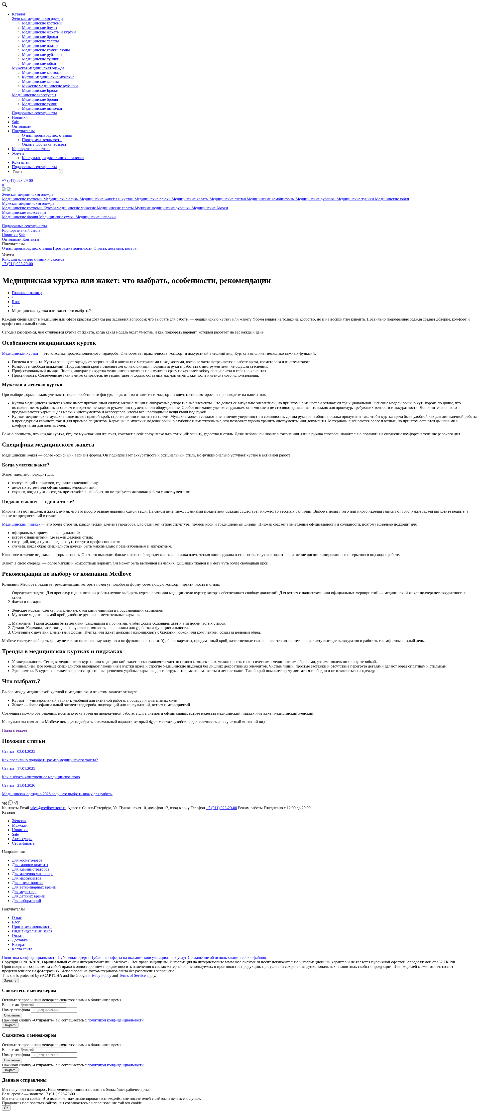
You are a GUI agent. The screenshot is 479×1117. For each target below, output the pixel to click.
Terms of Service (132, 975)
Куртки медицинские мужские (48, 77)
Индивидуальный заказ (32, 931)
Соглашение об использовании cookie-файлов (227, 957)
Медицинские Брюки (40, 90)
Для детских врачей (28, 896)
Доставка (20, 940)
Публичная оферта (74, 957)
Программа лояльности (42, 140)
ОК (6, 1108)
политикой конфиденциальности (116, 1020)
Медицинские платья (40, 45)
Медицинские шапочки (42, 108)
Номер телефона (16, 1010)
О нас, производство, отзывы (47, 135)
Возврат (19, 944)
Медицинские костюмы (42, 23)
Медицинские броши (40, 99)
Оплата (18, 935)
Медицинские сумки (39, 104)
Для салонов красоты (30, 865)
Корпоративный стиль (31, 149)
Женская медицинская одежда (37, 18)
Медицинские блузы (39, 27)
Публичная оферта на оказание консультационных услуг (139, 957)
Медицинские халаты (40, 41)
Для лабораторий (26, 900)
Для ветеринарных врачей (34, 887)
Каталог (19, 14)
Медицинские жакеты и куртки (49, 32)
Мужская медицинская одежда (38, 68)
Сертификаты (23, 843)
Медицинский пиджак (21, 524)
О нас (17, 917)
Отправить (12, 1015)
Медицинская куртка (20, 353)
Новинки (20, 117)
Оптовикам (21, 126)
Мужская (19, 825)
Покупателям (23, 131)
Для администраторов (30, 869)
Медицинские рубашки (42, 54)
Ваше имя (10, 1005)
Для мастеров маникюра (32, 874)
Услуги (18, 153)
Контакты (20, 162)
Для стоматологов (27, 883)
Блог (16, 922)
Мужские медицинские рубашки (50, 86)
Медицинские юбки (39, 63)
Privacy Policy (99, 975)
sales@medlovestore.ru (48, 808)
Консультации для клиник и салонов (53, 158)
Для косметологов (27, 860)
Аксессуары (22, 839)
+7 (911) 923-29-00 (17, 180)
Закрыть (10, 980)
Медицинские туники (40, 59)
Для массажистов (26, 878)
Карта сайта (22, 949)
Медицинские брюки (40, 36)
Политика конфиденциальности (30, 957)
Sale (15, 122)
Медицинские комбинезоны (46, 50)
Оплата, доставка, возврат (44, 144)
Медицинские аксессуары (34, 95)
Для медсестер (24, 892)
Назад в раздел (14, 730)
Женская (19, 821)
